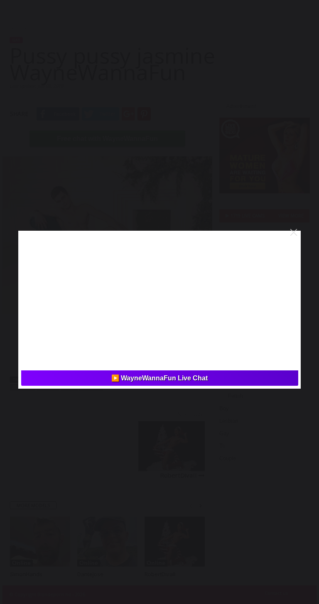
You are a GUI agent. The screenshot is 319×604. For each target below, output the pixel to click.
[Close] (294, 232)
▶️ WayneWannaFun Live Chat (159, 378)
